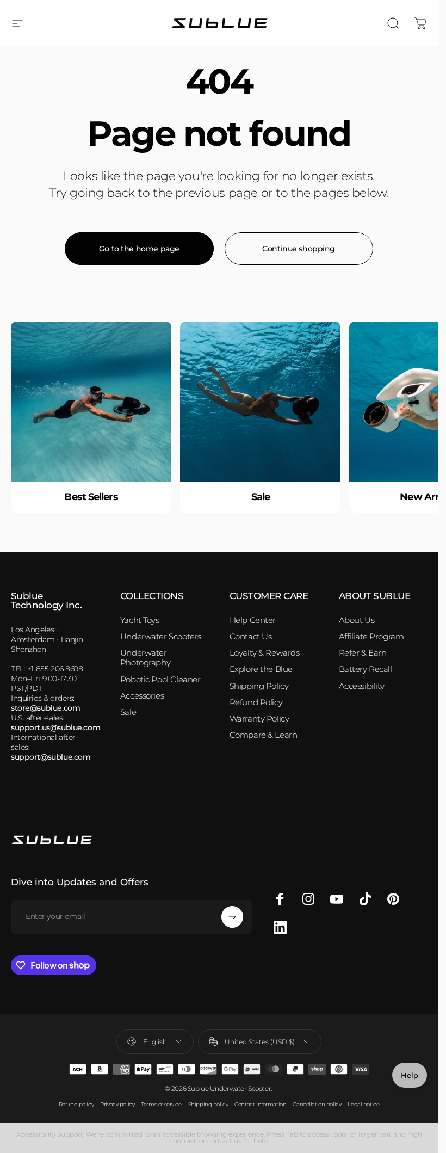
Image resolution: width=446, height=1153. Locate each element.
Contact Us (251, 637)
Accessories (142, 696)
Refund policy (76, 1104)
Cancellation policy (317, 1104)
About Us (357, 620)
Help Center (253, 620)
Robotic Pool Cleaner (160, 680)
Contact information (260, 1104)
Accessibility (362, 686)
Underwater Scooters (160, 637)
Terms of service (161, 1104)
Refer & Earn (363, 653)
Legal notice (363, 1104)
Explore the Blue (261, 669)
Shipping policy (208, 1104)
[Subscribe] (232, 917)
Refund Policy (256, 702)
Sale (128, 712)
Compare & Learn (264, 735)
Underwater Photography (145, 658)
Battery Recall (365, 669)
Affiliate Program (371, 637)
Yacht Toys (139, 620)
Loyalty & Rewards (265, 653)
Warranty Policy (259, 719)
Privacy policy (117, 1104)
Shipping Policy (259, 686)
